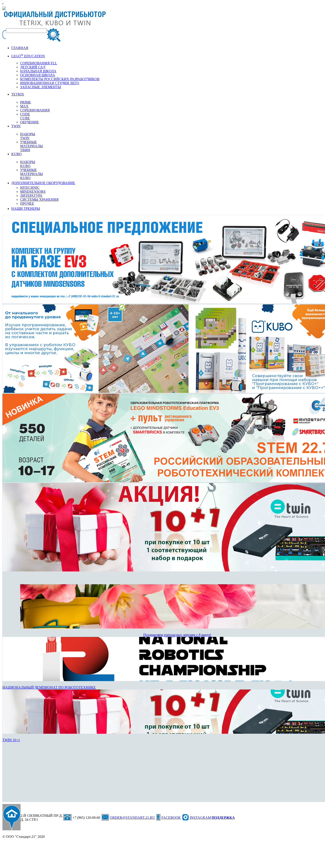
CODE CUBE (25, 116)
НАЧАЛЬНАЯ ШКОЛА (38, 71)
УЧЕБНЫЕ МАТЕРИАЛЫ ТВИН (31, 146)
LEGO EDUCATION (28, 56)
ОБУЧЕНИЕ (29, 122)
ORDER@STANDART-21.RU (132, 817)
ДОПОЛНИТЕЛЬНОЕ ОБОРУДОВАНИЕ (43, 183)
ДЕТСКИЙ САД (32, 67)
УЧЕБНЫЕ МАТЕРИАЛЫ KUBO (31, 174)
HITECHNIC (30, 187)
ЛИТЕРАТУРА (31, 195)
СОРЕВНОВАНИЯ (35, 110)
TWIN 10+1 (11, 740)
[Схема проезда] (11, 817)
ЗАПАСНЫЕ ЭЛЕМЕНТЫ (40, 87)
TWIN (16, 126)
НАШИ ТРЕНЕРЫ (25, 208)
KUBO (16, 154)
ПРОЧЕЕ (27, 203)
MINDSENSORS (33, 191)
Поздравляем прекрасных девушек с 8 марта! (177, 635)
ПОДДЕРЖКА (223, 817)
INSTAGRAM (200, 817)
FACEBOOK (171, 817)
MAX (24, 106)
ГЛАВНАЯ (19, 48)
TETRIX (17, 94)
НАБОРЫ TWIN (27, 136)
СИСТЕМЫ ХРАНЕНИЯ (39, 199)
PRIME (25, 102)
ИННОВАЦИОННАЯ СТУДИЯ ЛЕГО (49, 83)
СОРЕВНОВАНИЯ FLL (38, 63)
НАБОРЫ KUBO (27, 164)
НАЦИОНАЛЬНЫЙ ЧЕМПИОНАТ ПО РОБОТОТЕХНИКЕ (49, 687)
